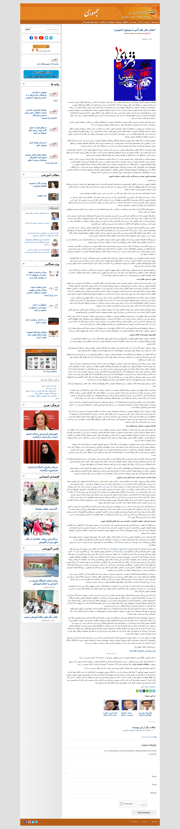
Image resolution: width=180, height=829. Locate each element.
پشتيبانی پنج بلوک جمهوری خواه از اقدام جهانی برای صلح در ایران (37, 335)
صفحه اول (155, 22)
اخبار (139, 22)
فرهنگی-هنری (51, 405)
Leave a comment (148, 737)
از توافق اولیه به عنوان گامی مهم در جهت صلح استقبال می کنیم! (38, 130)
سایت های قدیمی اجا (90, 22)
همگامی (102, 22)
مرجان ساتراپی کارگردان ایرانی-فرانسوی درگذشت (42, 468)
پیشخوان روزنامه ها (50, 371)
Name (154, 776)
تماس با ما (155, 5)
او (105, 468)
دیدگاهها (126, 22)
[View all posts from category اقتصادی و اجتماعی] (24, 476)
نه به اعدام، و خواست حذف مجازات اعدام (36, 321)
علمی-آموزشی (50, 548)
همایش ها (110, 22)
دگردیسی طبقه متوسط (46, 508)
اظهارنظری (128, 258)
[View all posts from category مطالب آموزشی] (24, 175)
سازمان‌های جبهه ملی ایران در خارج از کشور (41, 391)
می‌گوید (83, 228)
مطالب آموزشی (50, 175)
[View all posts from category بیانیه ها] (24, 84)
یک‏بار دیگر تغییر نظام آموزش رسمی (41, 616)
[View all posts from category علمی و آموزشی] (24, 548)
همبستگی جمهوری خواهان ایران (45, 393)
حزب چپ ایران (51, 388)
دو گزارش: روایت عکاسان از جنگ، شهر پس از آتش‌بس (41, 540)
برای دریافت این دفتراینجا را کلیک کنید (143, 651)
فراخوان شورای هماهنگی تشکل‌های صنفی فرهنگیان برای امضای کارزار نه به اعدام (37, 242)
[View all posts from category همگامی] (24, 264)
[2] (81, 464)
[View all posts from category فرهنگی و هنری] (24, 405)
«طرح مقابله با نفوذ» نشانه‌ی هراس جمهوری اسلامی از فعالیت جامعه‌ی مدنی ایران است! (42, 291)
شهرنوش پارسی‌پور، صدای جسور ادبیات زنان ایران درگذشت (42, 435)
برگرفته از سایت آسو (148, 687)
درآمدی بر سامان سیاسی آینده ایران (37, 223)
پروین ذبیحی (98, 298)
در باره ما (146, 5)
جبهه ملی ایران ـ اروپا (49, 386)
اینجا (80, 658)
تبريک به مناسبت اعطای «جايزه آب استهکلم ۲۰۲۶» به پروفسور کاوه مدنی (36, 275)
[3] (129, 517)
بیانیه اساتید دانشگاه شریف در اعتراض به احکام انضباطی (43, 582)
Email (154, 785)
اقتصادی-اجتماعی (49, 476)
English (137, 5)
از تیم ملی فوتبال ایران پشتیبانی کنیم (38, 143)
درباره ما (146, 22)
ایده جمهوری (42, 195)
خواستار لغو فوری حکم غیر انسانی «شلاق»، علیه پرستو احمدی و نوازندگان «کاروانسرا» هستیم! (41, 114)
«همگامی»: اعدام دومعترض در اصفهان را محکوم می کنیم (38, 307)
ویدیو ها (118, 22)
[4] (111, 549)
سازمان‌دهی (97, 595)
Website (153, 793)
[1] (103, 275)
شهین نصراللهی (117, 549)
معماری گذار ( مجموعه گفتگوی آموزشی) (38, 184)
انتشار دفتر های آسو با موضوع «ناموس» (136, 730)
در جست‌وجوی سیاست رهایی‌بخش (38, 213)
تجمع (114, 606)
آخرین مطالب (54, 208)
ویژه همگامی (52, 264)
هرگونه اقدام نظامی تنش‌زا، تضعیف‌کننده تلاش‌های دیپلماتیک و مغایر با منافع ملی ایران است (41, 158)
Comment (152, 754)
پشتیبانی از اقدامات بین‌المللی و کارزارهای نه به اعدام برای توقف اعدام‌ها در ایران (41, 96)
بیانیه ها (133, 22)
